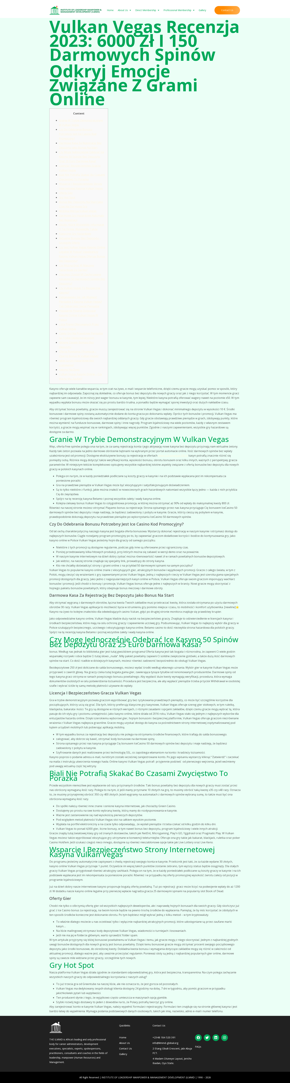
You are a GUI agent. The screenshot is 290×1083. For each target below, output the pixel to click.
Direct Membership (145, 10)
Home (110, 10)
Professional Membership (177, 10)
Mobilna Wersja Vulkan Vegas (77, 211)
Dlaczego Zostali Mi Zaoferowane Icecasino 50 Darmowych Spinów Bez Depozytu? (82, 279)
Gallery (202, 10)
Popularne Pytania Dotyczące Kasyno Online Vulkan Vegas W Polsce (78, 315)
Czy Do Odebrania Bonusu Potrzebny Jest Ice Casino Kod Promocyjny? (77, 134)
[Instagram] (224, 1037)
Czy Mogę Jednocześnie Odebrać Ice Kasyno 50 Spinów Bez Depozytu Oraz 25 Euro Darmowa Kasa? (81, 156)
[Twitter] (207, 1037)
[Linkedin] (215, 1037)
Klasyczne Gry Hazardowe (75, 234)
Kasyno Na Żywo (69, 369)
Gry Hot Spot (67, 197)
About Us (123, 10)
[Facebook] (198, 1037)
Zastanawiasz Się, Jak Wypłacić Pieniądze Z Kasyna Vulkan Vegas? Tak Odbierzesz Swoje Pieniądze (80, 301)
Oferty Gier (66, 193)
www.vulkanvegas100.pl (173, 455)
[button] (227, 10)
